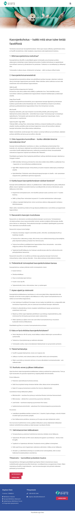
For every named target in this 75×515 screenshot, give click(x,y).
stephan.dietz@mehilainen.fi (36, 497)
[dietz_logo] (9, 2)
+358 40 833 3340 (33, 493)
